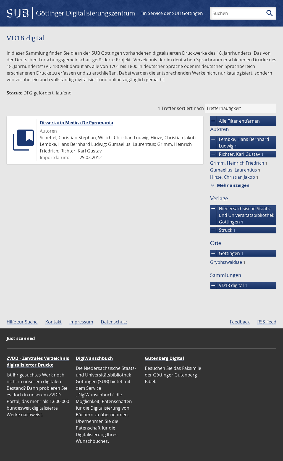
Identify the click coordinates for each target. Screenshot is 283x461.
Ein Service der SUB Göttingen (171, 13)
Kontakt (53, 322)
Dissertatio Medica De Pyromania (76, 123)
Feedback (240, 322)
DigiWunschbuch (94, 358)
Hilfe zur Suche (22, 322)
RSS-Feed (266, 322)
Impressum (81, 322)
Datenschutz (114, 322)
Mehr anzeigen (229, 185)
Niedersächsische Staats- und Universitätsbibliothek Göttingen (242, 215)
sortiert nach (190, 108)
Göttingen (226, 253)
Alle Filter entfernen (235, 121)
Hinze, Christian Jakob (234, 177)
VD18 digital (228, 285)
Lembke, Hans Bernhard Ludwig (239, 142)
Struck (222, 230)
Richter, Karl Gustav (236, 154)
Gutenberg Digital (164, 358)
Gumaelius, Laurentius (235, 170)
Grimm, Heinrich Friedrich (239, 163)
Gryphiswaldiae (227, 262)
